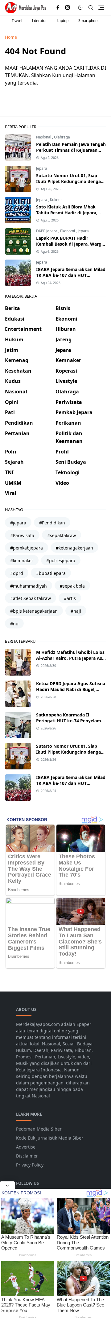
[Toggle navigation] (101, 7)
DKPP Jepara (47, 231)
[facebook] (58, 7)
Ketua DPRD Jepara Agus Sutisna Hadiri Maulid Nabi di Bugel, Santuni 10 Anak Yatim (70, 689)
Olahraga (62, 137)
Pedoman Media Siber (39, 1129)
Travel (17, 20)
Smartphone (89, 20)
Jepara (41, 168)
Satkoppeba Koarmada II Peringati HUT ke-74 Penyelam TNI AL (68, 720)
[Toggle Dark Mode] (80, 7)
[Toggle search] (91, 7)
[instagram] (67, 7)
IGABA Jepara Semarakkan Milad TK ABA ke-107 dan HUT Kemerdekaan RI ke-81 (70, 275)
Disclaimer (27, 1156)
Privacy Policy (29, 1165)
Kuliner (56, 199)
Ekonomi (68, 231)
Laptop (62, 20)
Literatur (39, 20)
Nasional (44, 137)
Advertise (25, 1147)
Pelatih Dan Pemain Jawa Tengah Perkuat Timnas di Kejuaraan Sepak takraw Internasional (71, 150)
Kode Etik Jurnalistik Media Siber (49, 1138)
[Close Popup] (7, 1185)
